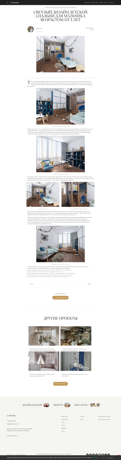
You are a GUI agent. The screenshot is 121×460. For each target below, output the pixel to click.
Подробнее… (111, 457)
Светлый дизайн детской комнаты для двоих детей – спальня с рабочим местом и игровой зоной (49, 270)
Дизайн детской (32, 405)
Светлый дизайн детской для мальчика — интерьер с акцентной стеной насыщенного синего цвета (50, 275)
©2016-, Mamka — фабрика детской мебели (16, 454)
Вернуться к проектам (60, 383)
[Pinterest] (105, 455)
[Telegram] (90, 455)
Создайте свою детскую (60, 297)
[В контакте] (87, 455)
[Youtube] (96, 455)
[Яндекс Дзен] (108, 455)
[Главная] (14, 3)
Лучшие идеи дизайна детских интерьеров (57, 7)
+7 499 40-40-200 (11, 421)
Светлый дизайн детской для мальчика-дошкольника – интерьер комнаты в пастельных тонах (48, 276)
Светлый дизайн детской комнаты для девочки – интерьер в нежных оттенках (45, 271)
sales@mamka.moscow (12, 424)
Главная (46, 7)
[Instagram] (102, 455)
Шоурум (58, 405)
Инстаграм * (81, 405)
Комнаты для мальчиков (71, 7)
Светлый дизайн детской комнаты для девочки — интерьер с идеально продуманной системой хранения (51, 273)
